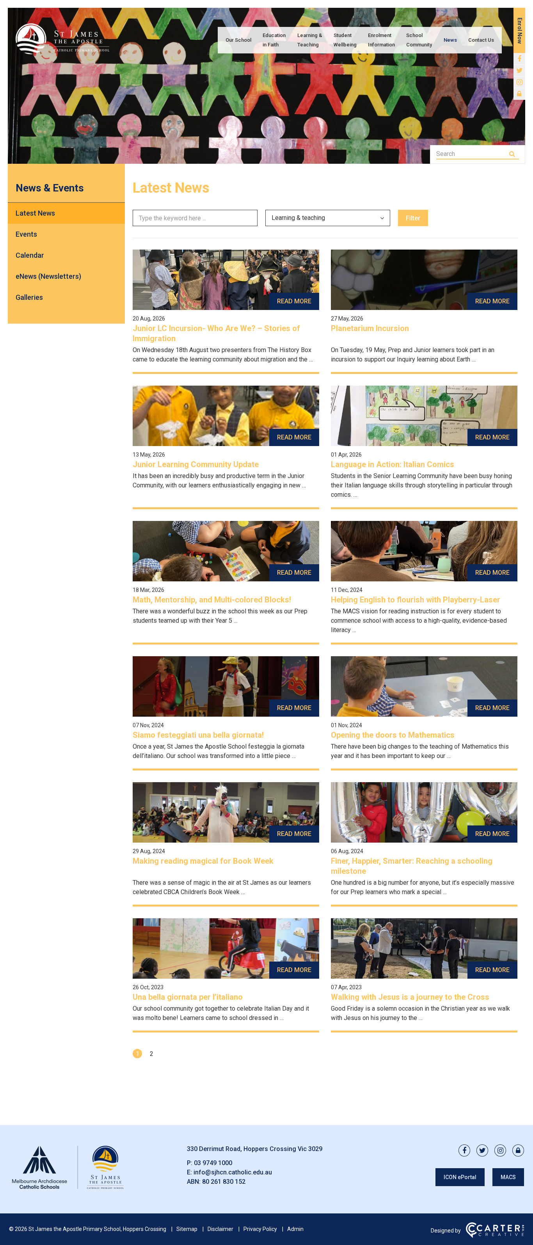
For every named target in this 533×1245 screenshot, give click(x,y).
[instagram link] (519, 82)
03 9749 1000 (213, 1163)
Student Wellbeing (345, 40)
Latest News (35, 213)
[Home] (67, 1189)
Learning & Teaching (309, 40)
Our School (238, 40)
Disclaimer (220, 1229)
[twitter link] (519, 70)
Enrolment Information (381, 40)
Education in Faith (274, 40)
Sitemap (186, 1229)
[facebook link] (519, 59)
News (450, 40)
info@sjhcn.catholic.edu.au (233, 1172)
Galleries (29, 297)
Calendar (30, 255)
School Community (419, 40)
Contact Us (481, 40)
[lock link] (519, 94)
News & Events (50, 188)
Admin (295, 1229)
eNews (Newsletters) (48, 276)
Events (26, 234)
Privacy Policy (260, 1229)
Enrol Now (520, 31)
